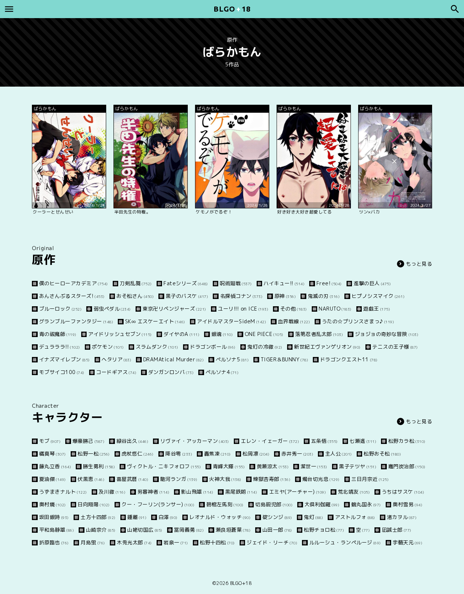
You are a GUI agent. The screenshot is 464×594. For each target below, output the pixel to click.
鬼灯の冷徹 (264, 346)
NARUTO (335, 308)
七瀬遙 (362, 440)
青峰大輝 (229, 466)
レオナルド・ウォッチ (219, 517)
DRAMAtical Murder (173, 359)
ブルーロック (60, 308)
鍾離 (136, 517)
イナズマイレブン (64, 359)
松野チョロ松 (324, 529)
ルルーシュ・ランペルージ (345, 542)
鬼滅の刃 (324, 295)
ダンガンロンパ (171, 372)
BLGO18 (232, 9)
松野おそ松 (382, 453)
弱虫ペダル (112, 308)
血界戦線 (294, 321)
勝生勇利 (99, 466)
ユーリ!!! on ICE (243, 308)
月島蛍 (92, 542)
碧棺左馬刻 (225, 504)
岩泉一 (175, 542)
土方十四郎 (98, 517)
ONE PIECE (264, 334)
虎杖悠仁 (137, 453)
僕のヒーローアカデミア (73, 283)
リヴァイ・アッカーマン (194, 440)
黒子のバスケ (187, 295)
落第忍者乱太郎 (319, 334)
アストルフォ (355, 517)
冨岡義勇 (189, 529)
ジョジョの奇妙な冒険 (386, 334)
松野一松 (94, 453)
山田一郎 (277, 529)
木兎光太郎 (134, 542)
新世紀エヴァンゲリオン (327, 346)
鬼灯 (313, 517)
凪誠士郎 (396, 529)
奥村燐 (52, 504)
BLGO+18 (241, 583)
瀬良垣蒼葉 (233, 529)
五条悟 (324, 440)
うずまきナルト (63, 491)
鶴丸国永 (366, 504)
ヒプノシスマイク (378, 295)
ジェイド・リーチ (271, 542)
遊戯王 (376, 308)
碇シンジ (277, 517)
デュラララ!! (59, 346)
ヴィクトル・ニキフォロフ (164, 466)
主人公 (338, 453)
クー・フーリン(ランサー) (157, 504)
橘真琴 (52, 453)
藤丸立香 (55, 466)
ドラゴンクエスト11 (349, 359)
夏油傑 (52, 478)
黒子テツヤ (357, 466)
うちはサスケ (403, 491)
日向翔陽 (94, 504)
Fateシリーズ (185, 283)
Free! (329, 283)
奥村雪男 (407, 504)
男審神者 (153, 491)
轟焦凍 (217, 453)
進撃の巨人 (372, 283)
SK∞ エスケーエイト (155, 321)
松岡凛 (256, 453)
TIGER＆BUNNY (284, 359)
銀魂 (222, 334)
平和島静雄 (56, 529)
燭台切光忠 (321, 478)
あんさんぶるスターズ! (72, 295)
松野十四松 (217, 542)
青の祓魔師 (57, 334)
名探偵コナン (241, 295)
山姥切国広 (144, 529)
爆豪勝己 (88, 440)
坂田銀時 (54, 517)
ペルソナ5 (232, 359)
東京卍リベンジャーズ (174, 308)
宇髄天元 (407, 542)
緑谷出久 (132, 440)
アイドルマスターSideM (231, 321)
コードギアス (116, 372)
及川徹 (112, 491)
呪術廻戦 (236, 283)
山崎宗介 (101, 529)
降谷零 (178, 453)
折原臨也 (54, 542)
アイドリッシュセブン (120, 334)
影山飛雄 (197, 491)
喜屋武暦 (132, 478)
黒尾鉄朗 (241, 491)
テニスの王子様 (395, 346)
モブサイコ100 (61, 372)
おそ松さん (135, 295)
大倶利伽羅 (321, 504)
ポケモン (108, 346)
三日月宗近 (370, 478)
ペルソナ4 (222, 372)
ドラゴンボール (213, 346)
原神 (285, 295)
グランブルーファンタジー (76, 321)
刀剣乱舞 (136, 283)
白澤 (168, 517)
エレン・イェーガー (270, 440)
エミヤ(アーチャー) (297, 491)
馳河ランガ (179, 478)
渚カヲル (402, 517)
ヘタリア (116, 359)
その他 (293, 308)
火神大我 (225, 478)
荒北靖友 (354, 491)
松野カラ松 (407, 440)
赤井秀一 (297, 453)
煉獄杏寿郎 (271, 478)
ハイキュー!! (284, 283)
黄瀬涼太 (273, 466)
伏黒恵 (91, 478)
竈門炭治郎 (407, 466)
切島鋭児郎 (274, 504)
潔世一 (314, 466)
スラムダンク (157, 346)
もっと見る (419, 263)
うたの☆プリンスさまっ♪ (358, 321)
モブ (50, 440)
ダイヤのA (181, 334)
